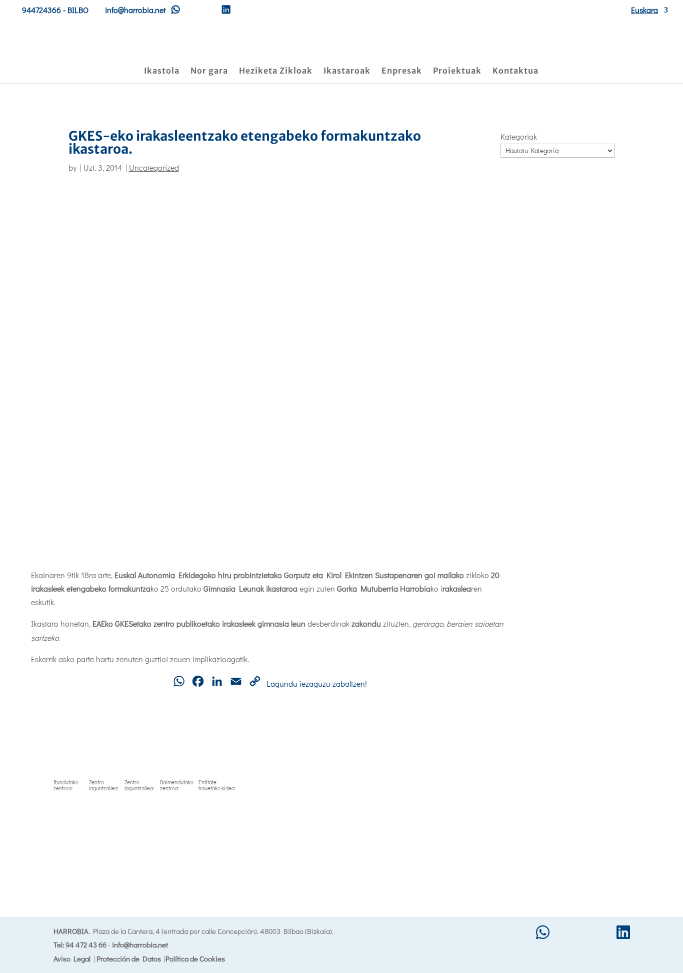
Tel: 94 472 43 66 (80, 944)
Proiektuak (457, 71)
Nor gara (209, 71)
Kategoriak (518, 136)
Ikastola (162, 71)
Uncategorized (154, 167)
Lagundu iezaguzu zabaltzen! (316, 683)
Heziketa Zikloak (275, 71)
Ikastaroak (347, 71)
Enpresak (402, 71)
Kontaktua (515, 71)
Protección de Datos (128, 958)
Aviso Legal (72, 958)
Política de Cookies (195, 958)
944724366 (41, 10)
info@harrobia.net (140, 944)
